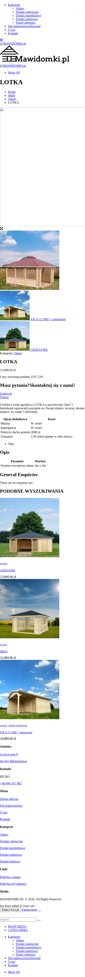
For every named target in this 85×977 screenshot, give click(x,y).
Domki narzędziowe (28, 15)
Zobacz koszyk (10, 909)
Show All (14, 72)
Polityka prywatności (13, 883)
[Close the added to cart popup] (39, 910)
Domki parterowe (27, 19)
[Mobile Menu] (1, 40)
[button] (2, 915)
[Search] (39, 920)
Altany (20, 8)
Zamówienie (29, 909)
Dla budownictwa (24, 26)
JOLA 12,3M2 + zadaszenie (16, 732)
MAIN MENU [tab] (17, 926)
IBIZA (4, 651)
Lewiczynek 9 (9, 754)
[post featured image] (29, 556)
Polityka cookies (10, 877)
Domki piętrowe (10, 861)
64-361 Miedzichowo (13, 761)
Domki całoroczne (27, 12)
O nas (11, 29)
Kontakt (13, 33)
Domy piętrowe (25, 22)
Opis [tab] (11, 443)
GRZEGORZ (7, 570)
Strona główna (9, 799)
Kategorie (14, 5)
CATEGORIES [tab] (18, 930)
